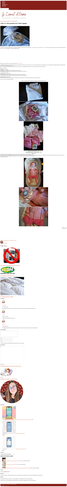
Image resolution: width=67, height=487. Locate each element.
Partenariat (3, 3)
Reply (3, 303)
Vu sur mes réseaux (5, 4)
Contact (3, 2)
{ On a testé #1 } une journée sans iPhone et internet (10, 265)
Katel (5, 240)
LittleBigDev (7, 485)
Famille (8, 21)
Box (1, 21)
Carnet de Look (4, 21)
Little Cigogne (4, 48)
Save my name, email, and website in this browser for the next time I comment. (12, 343)
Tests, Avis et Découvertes (13, 21)
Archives (1, 471)
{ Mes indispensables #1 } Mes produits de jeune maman (10, 366)
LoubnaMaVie (3, 324)
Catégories (1, 454)
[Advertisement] (27, 55)
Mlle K (16, 240)
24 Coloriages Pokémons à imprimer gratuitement (13, 460)
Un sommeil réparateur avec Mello (6, 296)
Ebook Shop (4, 5)
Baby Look (2, 240)
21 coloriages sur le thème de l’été (11, 464)
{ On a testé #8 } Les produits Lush (6, 275)
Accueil (3, 1)
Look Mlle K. (13, 240)
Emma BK (5, 243)
